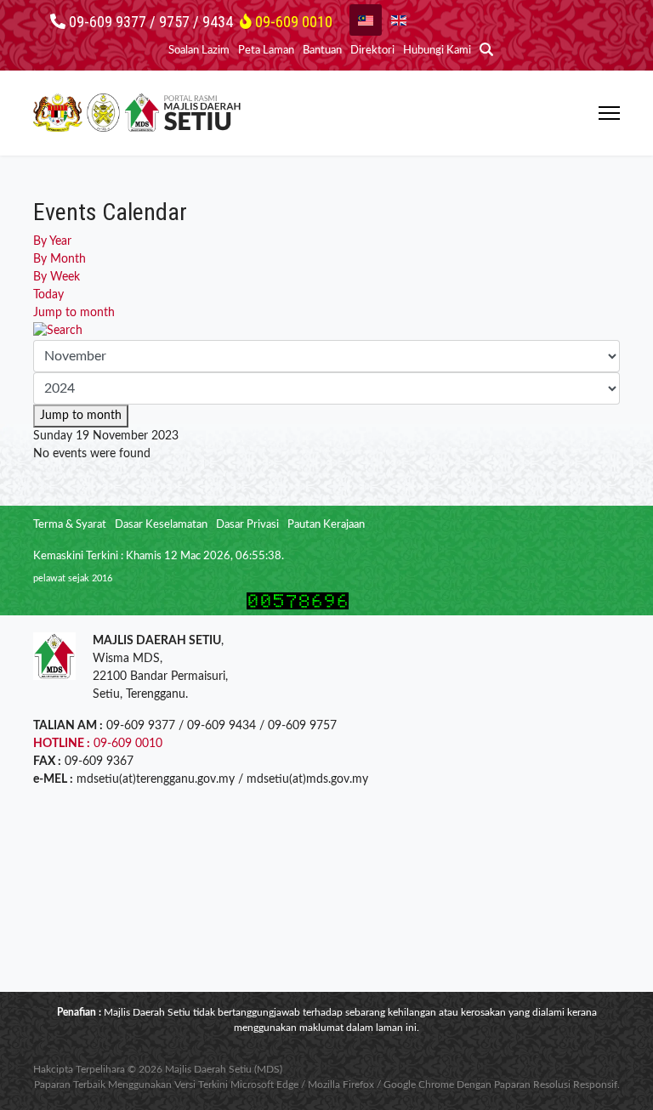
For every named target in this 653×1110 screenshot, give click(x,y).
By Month (59, 259)
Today (48, 295)
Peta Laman (266, 50)
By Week (56, 277)
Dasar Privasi (247, 524)
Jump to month (74, 313)
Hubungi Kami (437, 50)
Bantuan (322, 50)
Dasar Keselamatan (161, 524)
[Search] (326, 331)
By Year (52, 241)
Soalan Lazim (199, 50)
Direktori (372, 50)
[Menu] (609, 113)
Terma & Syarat (69, 524)
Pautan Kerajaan (326, 524)
